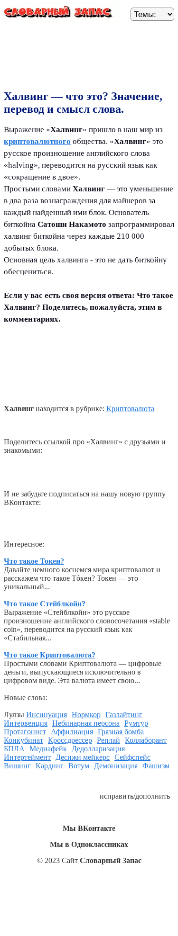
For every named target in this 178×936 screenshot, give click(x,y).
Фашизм (155, 766)
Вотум (78, 766)
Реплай (108, 740)
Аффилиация (72, 732)
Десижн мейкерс (83, 757)
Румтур (136, 723)
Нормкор (86, 715)
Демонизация (116, 766)
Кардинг (50, 766)
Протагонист (25, 732)
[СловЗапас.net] (59, 14)
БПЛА (14, 749)
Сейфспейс (132, 757)
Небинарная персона (86, 723)
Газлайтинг (123, 715)
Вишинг (17, 766)
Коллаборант (146, 740)
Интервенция (25, 723)
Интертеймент (27, 757)
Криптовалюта (130, 409)
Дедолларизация (98, 749)
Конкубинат (23, 740)
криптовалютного (37, 141)
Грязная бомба (121, 732)
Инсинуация (46, 715)
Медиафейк (48, 749)
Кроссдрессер (70, 740)
